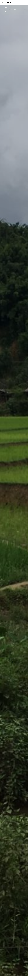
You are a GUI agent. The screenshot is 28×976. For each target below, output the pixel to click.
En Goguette (7, 2)
